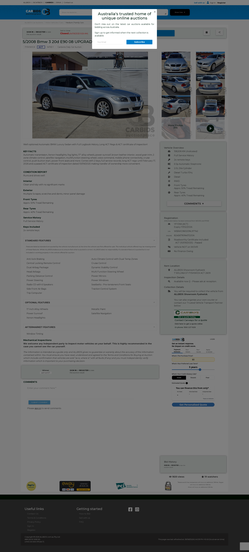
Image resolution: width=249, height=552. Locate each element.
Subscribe (139, 42)
